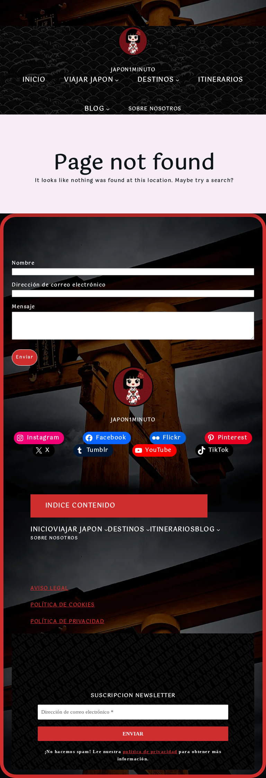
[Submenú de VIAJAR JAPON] (117, 80)
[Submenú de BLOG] (108, 109)
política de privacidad (150, 751)
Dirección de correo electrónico (59, 285)
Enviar (25, 357)
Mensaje (23, 307)
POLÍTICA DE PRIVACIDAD (67, 621)
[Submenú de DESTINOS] (177, 80)
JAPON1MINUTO (133, 70)
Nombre (23, 263)
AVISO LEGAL (49, 588)
